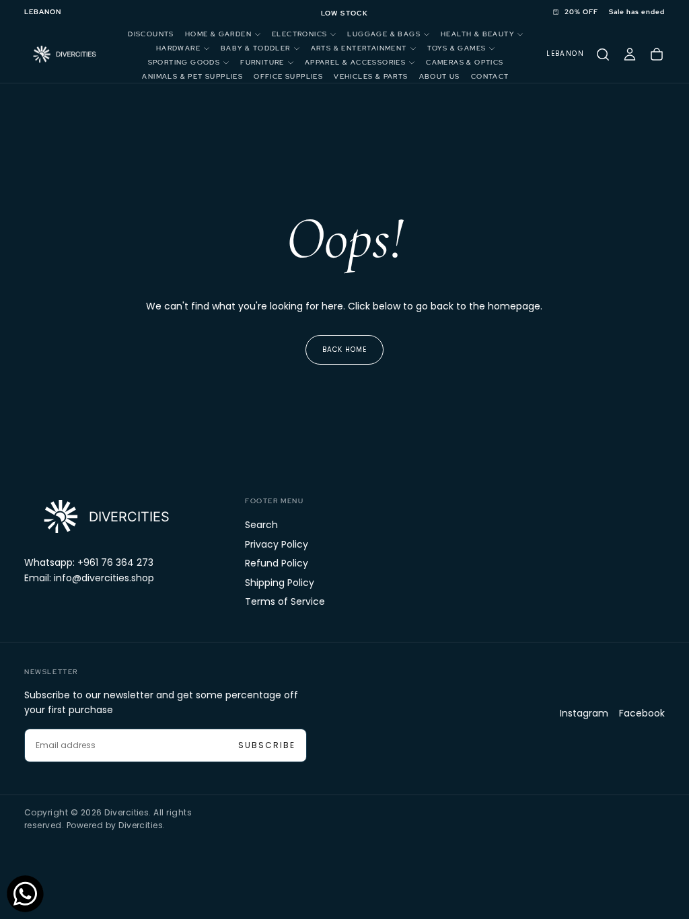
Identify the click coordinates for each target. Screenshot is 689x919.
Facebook (642, 713)
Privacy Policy (276, 544)
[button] (42, 12)
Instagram (584, 713)
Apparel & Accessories (355, 62)
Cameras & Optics (464, 62)
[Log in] (630, 54)
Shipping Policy (279, 582)
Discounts (151, 34)
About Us (439, 76)
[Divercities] (105, 516)
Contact (490, 76)
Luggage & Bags (384, 34)
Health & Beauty (477, 34)
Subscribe (266, 745)
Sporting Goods (184, 62)
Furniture (262, 62)
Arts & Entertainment (359, 48)
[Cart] (657, 54)
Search (261, 524)
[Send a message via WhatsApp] (25, 893)
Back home (344, 349)
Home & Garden (218, 34)
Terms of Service (285, 601)
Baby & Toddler (256, 48)
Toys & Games (456, 48)
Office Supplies (288, 76)
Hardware (178, 48)
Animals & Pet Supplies (192, 76)
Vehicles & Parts (371, 76)
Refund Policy (276, 563)
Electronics (299, 34)
